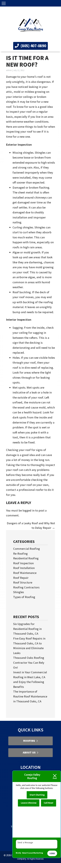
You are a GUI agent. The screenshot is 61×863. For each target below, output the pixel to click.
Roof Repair (20, 578)
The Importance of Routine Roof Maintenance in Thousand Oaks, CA (30, 696)
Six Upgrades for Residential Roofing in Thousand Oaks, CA (27, 628)
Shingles (18, 592)
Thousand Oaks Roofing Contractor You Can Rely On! (28, 662)
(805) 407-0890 (33, 45)
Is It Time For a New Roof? (27, 61)
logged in (28, 510)
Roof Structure (22, 582)
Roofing (29, 741)
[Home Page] (30, 25)
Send (52, 853)
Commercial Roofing (26, 549)
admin (9, 70)
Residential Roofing (26, 558)
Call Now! (48, 802)
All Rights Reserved (35, 858)
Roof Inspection (23, 563)
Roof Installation (24, 568)
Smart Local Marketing (32, 853)
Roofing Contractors (26, 587)
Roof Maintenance (24, 573)
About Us (29, 752)
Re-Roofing (20, 553)
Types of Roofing (24, 597)
